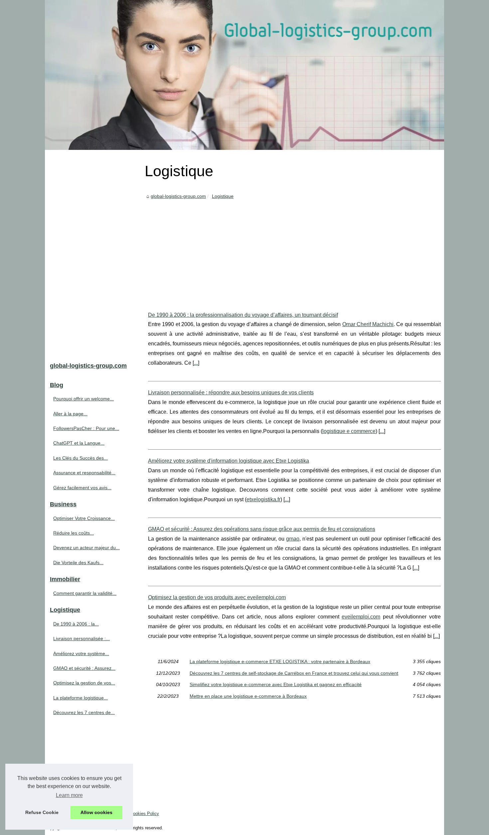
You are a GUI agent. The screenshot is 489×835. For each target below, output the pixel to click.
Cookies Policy (144, 813)
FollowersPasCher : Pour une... (86, 428)
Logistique (223, 196)
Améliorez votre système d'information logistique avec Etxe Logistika (228, 461)
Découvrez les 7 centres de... (84, 712)
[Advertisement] (294, 250)
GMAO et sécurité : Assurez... (84, 668)
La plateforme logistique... (80, 697)
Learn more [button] (69, 795)
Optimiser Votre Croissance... (84, 518)
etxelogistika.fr (263, 499)
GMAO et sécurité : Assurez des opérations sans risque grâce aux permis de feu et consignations (261, 529)
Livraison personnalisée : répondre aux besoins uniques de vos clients (231, 392)
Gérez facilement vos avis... (82, 487)
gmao (292, 539)
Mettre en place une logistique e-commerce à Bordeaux (248, 696)
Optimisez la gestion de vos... (84, 682)
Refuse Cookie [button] (42, 812)
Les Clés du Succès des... (80, 458)
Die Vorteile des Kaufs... (78, 562)
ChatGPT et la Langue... (78, 443)
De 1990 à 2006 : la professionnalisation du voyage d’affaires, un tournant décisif (243, 315)
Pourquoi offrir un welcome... (83, 398)
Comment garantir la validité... (84, 593)
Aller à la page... (70, 413)
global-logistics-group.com (178, 196)
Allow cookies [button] (96, 812)
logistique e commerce (349, 431)
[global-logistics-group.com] (244, 75)
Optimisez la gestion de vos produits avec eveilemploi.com (217, 597)
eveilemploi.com (361, 617)
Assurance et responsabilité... (84, 472)
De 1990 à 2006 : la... (76, 623)
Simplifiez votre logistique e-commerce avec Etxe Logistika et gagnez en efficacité (276, 684)
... (196, 363)
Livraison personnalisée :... (81, 638)
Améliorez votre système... (81, 653)
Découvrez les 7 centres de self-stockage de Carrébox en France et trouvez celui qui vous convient (294, 673)
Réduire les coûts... (73, 533)
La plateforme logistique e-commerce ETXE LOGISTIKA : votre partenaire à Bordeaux (280, 661)
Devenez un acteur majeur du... (86, 547)
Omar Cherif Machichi (368, 324)
